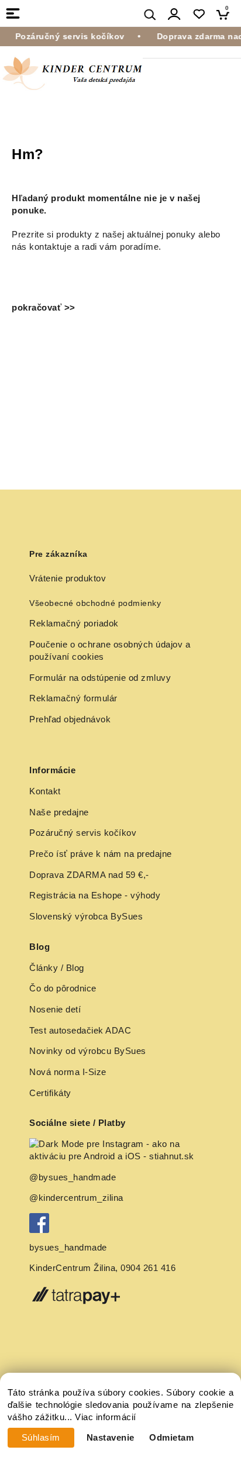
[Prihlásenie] (174, 14)
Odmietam (171, 1437)
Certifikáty (50, 1093)
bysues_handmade (69, 1247)
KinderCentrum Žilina (72, 1268)
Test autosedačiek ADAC (80, 1030)
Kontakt (45, 791)
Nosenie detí (55, 1009)
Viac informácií (105, 1417)
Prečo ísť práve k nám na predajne (100, 854)
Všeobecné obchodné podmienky (95, 603)
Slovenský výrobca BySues (86, 916)
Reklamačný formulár (73, 698)
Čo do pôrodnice (63, 988)
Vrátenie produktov (67, 578)
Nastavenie (111, 1437)
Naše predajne (59, 812)
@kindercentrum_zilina (77, 1198)
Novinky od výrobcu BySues (87, 1051)
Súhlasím (41, 1437)
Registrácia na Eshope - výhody (94, 895)
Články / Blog (56, 968)
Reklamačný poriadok (74, 623)
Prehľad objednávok (70, 719)
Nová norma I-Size (69, 1072)
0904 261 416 (147, 1268)
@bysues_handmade (72, 1177)
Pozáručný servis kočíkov (82, 833)
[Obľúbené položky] (198, 14)
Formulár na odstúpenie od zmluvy (100, 678)
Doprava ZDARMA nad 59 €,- (89, 875)
